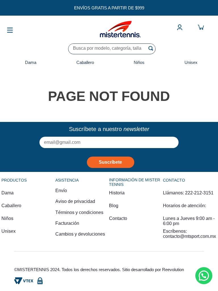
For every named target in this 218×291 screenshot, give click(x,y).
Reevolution (173, 269)
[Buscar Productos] (151, 48)
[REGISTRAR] (110, 162)
